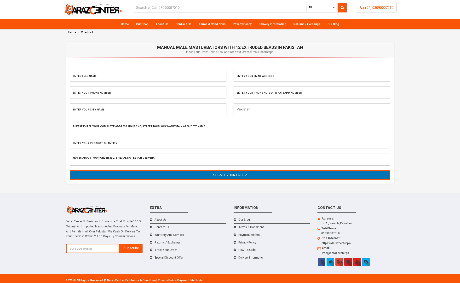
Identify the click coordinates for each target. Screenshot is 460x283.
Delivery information (272, 24)
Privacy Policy (242, 24)
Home (125, 24)
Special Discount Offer (169, 257)
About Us (162, 24)
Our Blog (333, 24)
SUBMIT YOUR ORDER (230, 175)
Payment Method (249, 235)
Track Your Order (166, 250)
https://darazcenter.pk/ (336, 243)
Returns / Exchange (306, 24)
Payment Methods (190, 280)
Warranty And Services (169, 235)
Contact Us (183, 24)
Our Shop (142, 24)
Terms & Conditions (212, 24)
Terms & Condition (143, 280)
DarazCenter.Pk (118, 280)
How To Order (247, 250)
